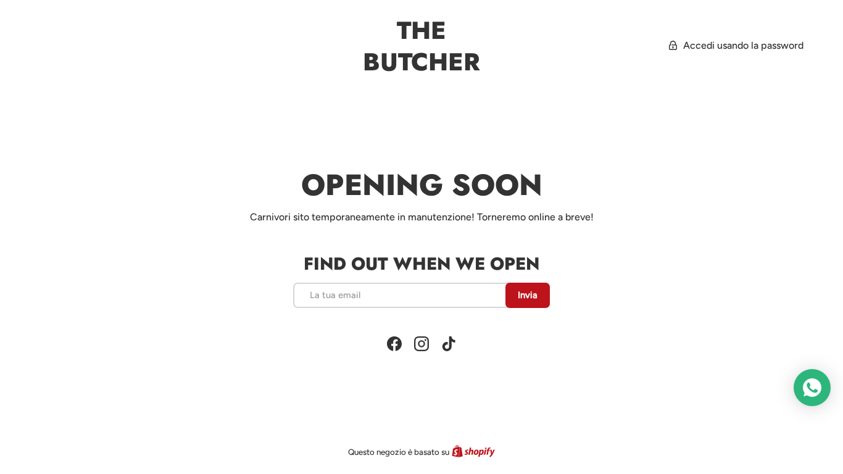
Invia (528, 295)
